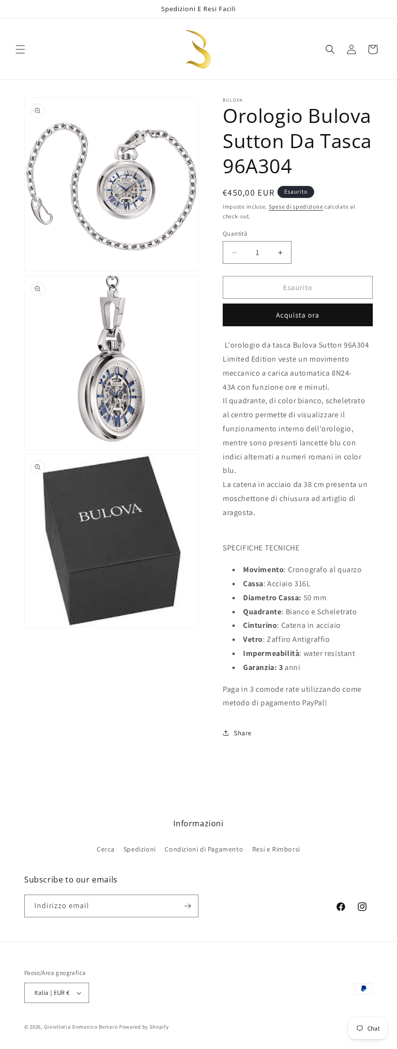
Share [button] (243, 733)
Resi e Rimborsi (276, 849)
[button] (20, 49)
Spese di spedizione (296, 206)
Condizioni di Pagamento (204, 849)
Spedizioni (139, 849)
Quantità (235, 233)
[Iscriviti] (187, 906)
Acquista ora (298, 314)
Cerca (105, 849)
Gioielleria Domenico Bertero (81, 1026)
